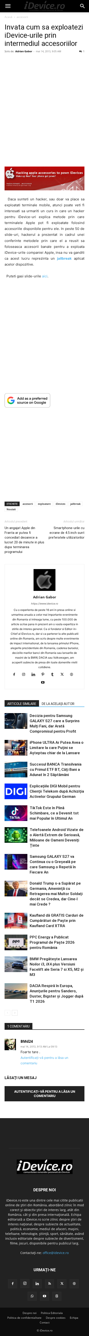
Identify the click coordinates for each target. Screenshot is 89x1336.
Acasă (8, 17)
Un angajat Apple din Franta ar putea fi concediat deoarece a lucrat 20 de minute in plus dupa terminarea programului (24, 540)
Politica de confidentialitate (24, 1318)
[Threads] (56, 1296)
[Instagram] (25, 674)
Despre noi (30, 1313)
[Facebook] (16, 674)
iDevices (60, 503)
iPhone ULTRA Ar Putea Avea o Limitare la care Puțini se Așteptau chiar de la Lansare (57, 747)
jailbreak (75, 503)
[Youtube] (44, 682)
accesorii (22, 17)
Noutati (11, 509)
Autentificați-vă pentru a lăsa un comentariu (44, 1094)
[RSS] (49, 1283)
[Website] (73, 674)
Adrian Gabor (23, 51)
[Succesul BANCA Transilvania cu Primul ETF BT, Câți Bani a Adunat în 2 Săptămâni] (16, 769)
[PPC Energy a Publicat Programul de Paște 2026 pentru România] (16, 942)
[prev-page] (7, 1013)
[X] (64, 674)
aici (44, 276)
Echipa (74, 1318)
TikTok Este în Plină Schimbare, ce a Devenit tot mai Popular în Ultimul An (54, 813)
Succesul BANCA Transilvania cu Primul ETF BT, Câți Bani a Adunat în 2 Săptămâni (55, 769)
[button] (7, 6)
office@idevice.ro (56, 1253)
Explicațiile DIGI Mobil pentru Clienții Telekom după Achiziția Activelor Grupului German (57, 791)
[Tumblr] (54, 674)
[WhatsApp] (32, 1296)
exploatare (44, 503)
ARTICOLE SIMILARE (21, 704)
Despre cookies (55, 1318)
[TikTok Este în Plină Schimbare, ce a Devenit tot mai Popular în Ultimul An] (16, 813)
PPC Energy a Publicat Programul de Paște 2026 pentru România (52, 942)
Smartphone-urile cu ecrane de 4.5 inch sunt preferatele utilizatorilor (66, 533)
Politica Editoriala (52, 1313)
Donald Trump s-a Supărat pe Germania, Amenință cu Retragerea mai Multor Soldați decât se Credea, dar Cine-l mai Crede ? (56, 893)
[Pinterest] (44, 674)
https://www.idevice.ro (44, 603)
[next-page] (15, 1013)
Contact (45, 1322)
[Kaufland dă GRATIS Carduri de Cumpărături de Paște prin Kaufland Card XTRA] (16, 920)
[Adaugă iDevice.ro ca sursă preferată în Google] (44, 400)
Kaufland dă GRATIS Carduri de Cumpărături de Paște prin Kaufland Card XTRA (57, 920)
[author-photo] (44, 591)
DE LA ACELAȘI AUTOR (58, 704)
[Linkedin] (35, 674)
